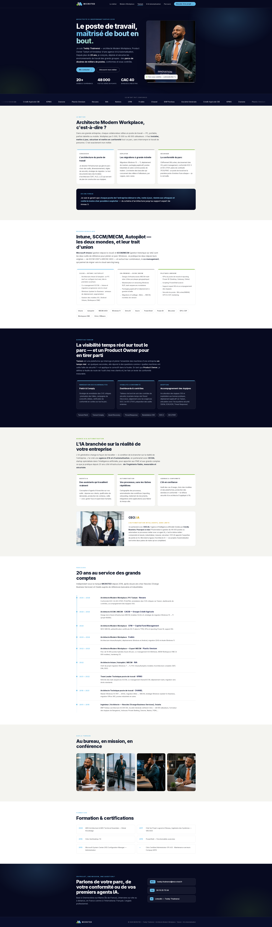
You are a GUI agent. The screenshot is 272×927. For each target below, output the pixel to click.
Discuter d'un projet (185, 4)
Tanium (140, 4)
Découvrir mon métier (108, 70)
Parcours (167, 4)
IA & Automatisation (153, 4)
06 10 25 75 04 (160, 890)
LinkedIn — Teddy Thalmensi (165, 899)
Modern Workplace (127, 4)
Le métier (113, 4)
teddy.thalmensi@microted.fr (166, 882)
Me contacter (85, 70)
